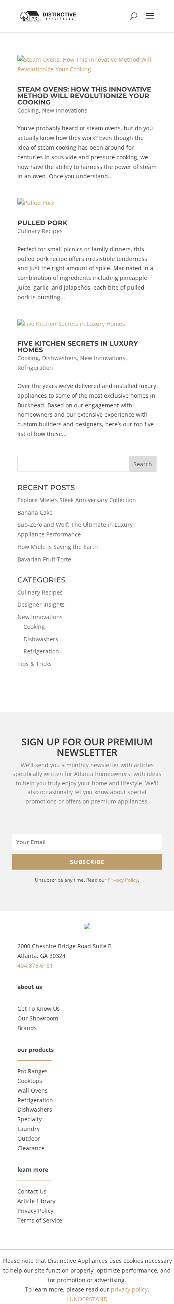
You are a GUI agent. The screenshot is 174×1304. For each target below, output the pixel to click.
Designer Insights (41, 604)
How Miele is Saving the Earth (57, 547)
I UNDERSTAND (87, 1299)
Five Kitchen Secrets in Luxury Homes (77, 347)
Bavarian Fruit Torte (44, 559)
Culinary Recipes (40, 231)
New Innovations (64, 110)
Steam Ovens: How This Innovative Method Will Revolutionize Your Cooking (84, 96)
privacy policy (129, 1289)
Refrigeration (35, 367)
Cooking (28, 110)
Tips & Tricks (34, 664)
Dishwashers (59, 358)
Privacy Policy (123, 879)
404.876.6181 (35, 965)
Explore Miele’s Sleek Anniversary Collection (76, 500)
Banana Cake (35, 512)
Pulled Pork (42, 223)
